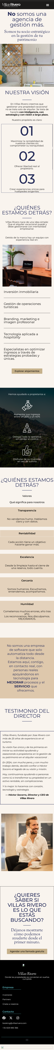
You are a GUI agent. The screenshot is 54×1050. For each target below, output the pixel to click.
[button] (47, 5)
